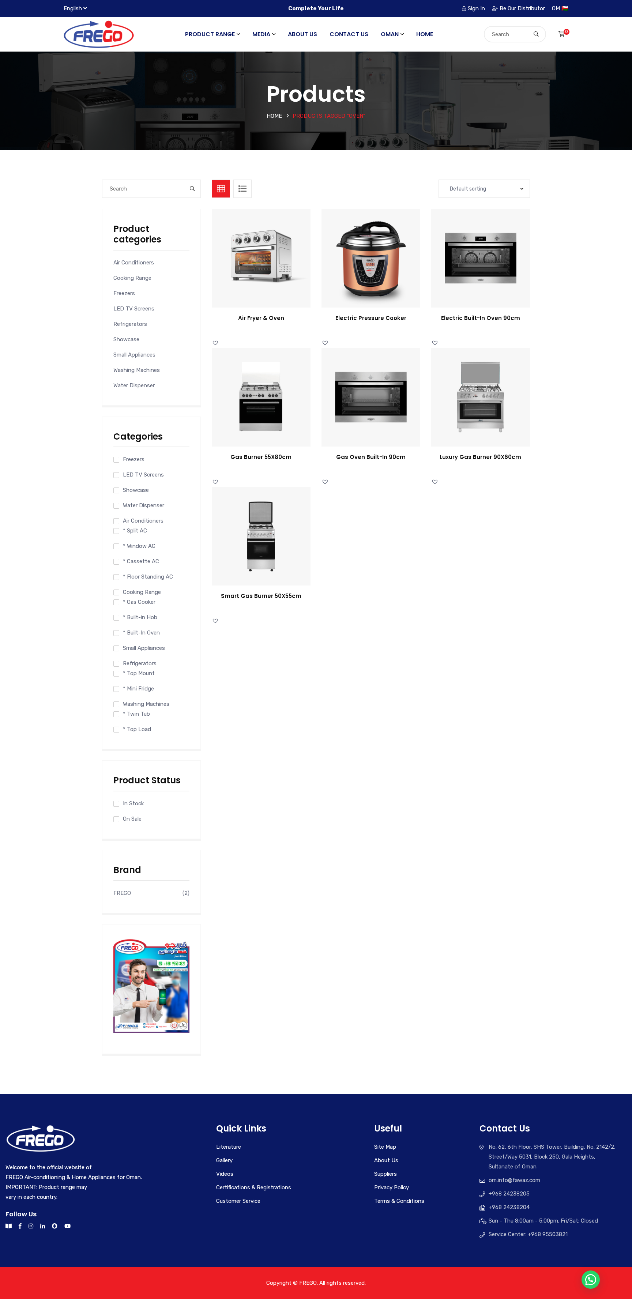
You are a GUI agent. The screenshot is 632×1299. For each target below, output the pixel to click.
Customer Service (238, 1201)
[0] (561, 34)
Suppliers (385, 1174)
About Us (386, 1160)
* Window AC (139, 546)
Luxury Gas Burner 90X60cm (480, 457)
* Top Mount (139, 673)
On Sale (132, 819)
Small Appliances (134, 354)
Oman (390, 34)
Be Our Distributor (522, 8)
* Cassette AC (141, 561)
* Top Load (137, 729)
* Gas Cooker (139, 602)
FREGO (122, 893)
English (73, 8)
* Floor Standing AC (148, 576)
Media (261, 34)
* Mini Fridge (138, 688)
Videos (224, 1174)
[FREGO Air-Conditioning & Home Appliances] (99, 33)
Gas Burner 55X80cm (260, 457)
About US (302, 34)
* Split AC (135, 530)
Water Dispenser (134, 385)
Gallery (224, 1160)
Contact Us (349, 34)
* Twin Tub (136, 714)
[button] (269, 265)
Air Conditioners (133, 262)
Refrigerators (130, 324)
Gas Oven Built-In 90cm (371, 457)
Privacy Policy (391, 1187)
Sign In (476, 8)
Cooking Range (132, 278)
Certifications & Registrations (253, 1187)
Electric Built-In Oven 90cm (480, 318)
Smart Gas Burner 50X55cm (261, 596)
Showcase (126, 339)
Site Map (385, 1147)
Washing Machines (136, 370)
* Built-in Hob (140, 617)
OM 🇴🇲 (560, 8)
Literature (228, 1147)
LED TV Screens (133, 308)
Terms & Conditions (399, 1201)
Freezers (124, 293)
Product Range (210, 34)
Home (424, 34)
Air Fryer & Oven (261, 318)
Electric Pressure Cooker (370, 318)
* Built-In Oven (141, 632)
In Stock (133, 803)
